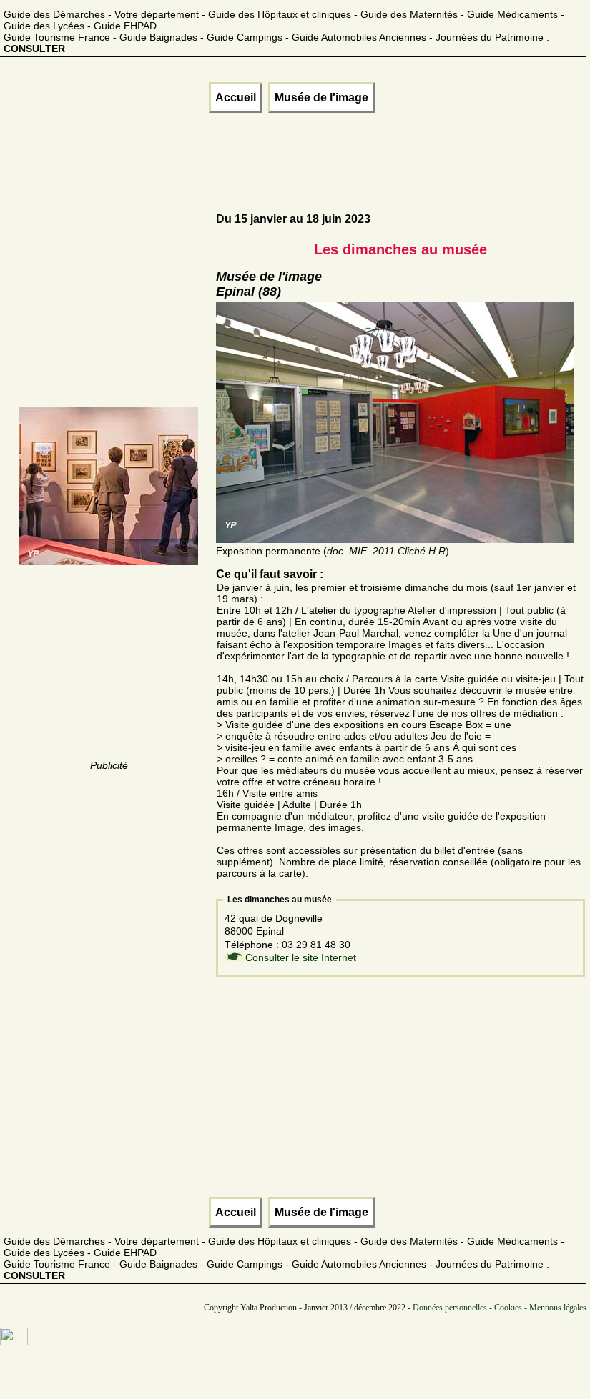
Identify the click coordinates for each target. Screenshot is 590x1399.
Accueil (235, 97)
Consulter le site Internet (300, 957)
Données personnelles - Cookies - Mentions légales (499, 1308)
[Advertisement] (261, 163)
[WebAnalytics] (14, 1342)
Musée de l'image (321, 97)
